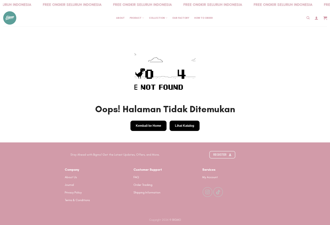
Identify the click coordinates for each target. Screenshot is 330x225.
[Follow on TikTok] (218, 192)
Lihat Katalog (184, 125)
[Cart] (325, 18)
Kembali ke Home (148, 125)
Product (136, 17)
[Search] (308, 18)
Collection (157, 17)
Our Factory (180, 17)
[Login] (316, 18)
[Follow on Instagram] (207, 192)
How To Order (203, 17)
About (120, 17)
